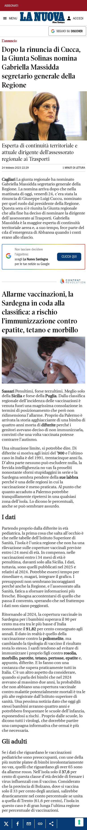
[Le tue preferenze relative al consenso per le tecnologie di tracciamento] (79, 822)
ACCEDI (78, 18)
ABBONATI (11, 6)
